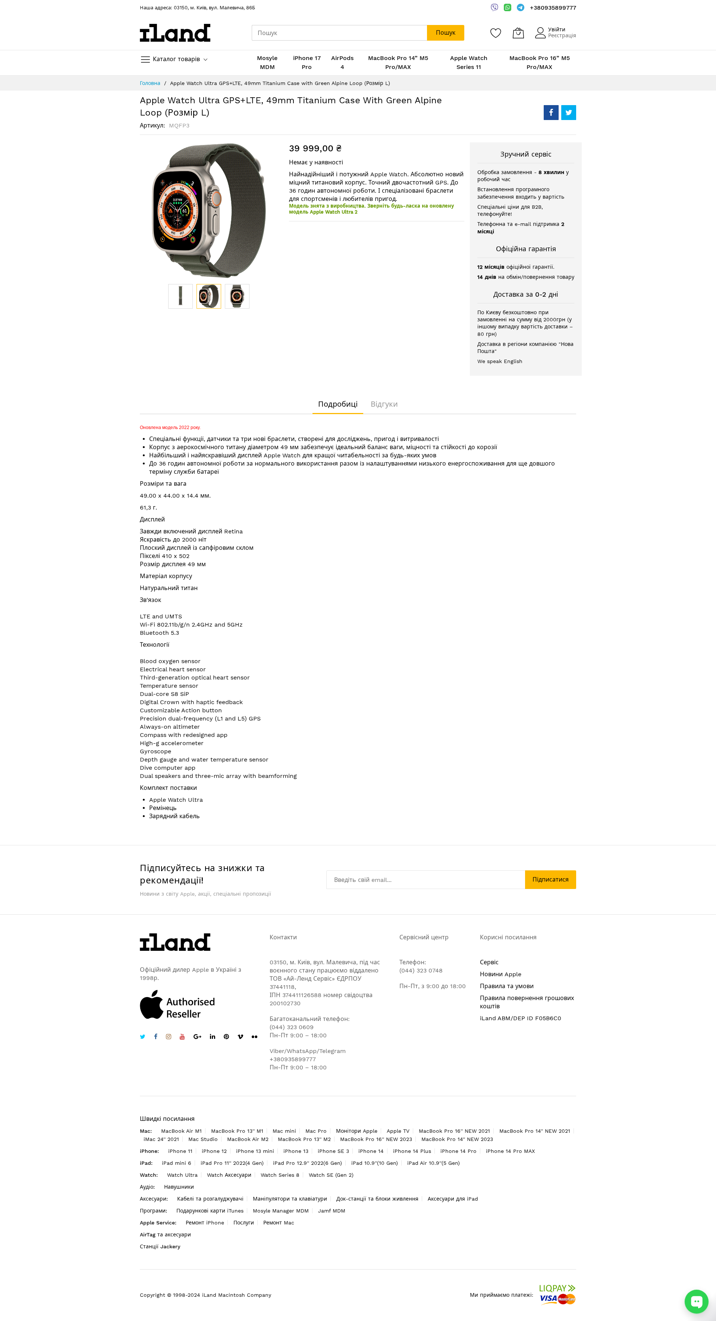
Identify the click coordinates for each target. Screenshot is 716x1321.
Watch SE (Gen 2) (331, 1175)
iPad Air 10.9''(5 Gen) (433, 1163)
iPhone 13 (295, 1151)
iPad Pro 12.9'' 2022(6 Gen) (307, 1163)
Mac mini (284, 1131)
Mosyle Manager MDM (281, 1211)
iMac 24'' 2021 (161, 1139)
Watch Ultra (182, 1175)
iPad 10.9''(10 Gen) (374, 1163)
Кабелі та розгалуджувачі (210, 1199)
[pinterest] (226, 1037)
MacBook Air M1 (181, 1131)
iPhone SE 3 (333, 1151)
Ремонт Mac (278, 1223)
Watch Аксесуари (229, 1175)
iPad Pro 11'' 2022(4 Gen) (232, 1163)
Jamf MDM (331, 1211)
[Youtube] (182, 1037)
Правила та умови (507, 986)
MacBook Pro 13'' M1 (237, 1131)
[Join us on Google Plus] (197, 1037)
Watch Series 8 (280, 1175)
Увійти (556, 29)
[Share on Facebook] (551, 112)
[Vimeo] (240, 1037)
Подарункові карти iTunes (210, 1211)
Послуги (243, 1223)
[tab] (338, 404)
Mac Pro (316, 1131)
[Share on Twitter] (568, 112)
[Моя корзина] (518, 33)
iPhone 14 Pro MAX (510, 1151)
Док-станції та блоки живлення (377, 1199)
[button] (180, 296)
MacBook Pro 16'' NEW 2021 (454, 1131)
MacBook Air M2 (247, 1139)
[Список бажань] (496, 33)
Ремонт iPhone (205, 1223)
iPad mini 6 (176, 1163)
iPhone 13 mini (255, 1151)
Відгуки (384, 404)
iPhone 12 (214, 1151)
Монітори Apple (356, 1131)
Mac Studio (203, 1139)
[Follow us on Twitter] (142, 1037)
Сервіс (489, 962)
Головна (150, 83)
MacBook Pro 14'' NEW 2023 (457, 1139)
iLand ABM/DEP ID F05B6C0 (520, 1018)
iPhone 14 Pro (458, 1151)
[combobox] (339, 33)
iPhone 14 (371, 1151)
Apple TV (398, 1131)
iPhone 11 (180, 1151)
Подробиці (338, 404)
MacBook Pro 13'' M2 (304, 1139)
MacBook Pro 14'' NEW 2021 (534, 1131)
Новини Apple (500, 974)
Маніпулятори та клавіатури (290, 1199)
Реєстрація (562, 35)
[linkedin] (212, 1037)
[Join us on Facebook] (155, 1037)
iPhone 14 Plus (412, 1151)
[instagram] (168, 1037)
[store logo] (175, 32)
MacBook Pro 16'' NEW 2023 (376, 1139)
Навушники (179, 1187)
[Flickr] (254, 1037)
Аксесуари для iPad (453, 1199)
